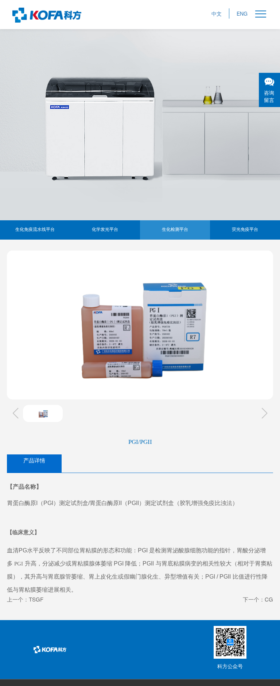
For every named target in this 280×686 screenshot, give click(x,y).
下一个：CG (258, 599)
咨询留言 (269, 96)
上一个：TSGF (25, 599)
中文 (216, 13)
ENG (242, 13)
